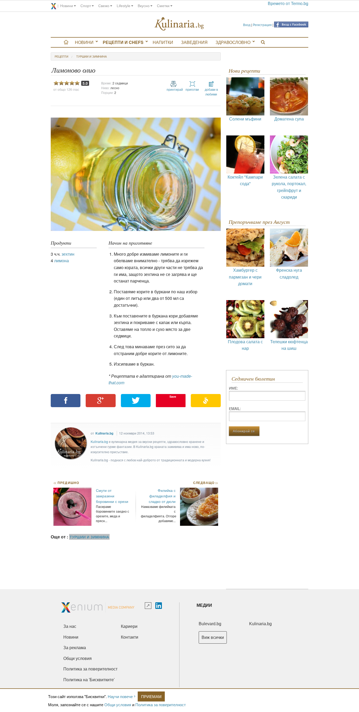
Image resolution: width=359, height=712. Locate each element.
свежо (103, 6)
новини (66, 6)
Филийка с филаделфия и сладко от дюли (162, 496)
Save (173, 396)
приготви (192, 89)
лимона (61, 260)
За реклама (74, 647)
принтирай (173, 89)
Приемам (151, 696)
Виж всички (213, 637)
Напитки (163, 42)
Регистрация (262, 24)
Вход (246, 24)
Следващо (205, 482)
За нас (69, 626)
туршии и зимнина (91, 56)
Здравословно (233, 42)
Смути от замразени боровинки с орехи (112, 496)
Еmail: (235, 408)
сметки (163, 6)
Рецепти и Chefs (123, 42)
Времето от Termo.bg (288, 3)
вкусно (144, 6)
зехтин (67, 254)
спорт (85, 6)
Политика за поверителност (160, 704)
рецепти (61, 56)
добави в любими (211, 91)
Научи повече (120, 696)
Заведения (194, 42)
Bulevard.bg (210, 624)
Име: (233, 388)
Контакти (129, 637)
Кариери (129, 626)
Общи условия (117, 704)
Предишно (66, 482)
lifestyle (123, 6)
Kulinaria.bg (104, 433)
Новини (84, 42)
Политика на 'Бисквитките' (89, 680)
